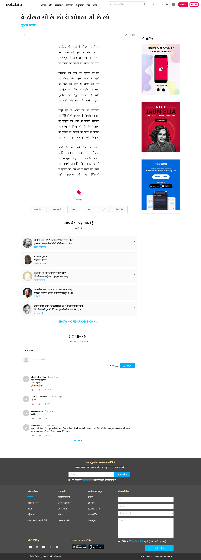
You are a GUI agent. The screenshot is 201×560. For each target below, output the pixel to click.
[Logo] (14, 5)
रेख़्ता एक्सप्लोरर (64, 520)
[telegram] (57, 547)
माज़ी (103, 209)
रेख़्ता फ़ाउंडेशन (64, 497)
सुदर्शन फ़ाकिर (28, 25)
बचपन (74, 209)
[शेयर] (125, 35)
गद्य (88, 5)
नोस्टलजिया (38, 209)
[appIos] (96, 546)
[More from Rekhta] (173, 4)
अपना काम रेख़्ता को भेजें (37, 520)
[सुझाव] (24, 35)
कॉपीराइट (57, 556)
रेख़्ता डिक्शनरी (94, 509)
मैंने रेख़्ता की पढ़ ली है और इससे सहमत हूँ (94, 480)
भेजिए (162, 548)
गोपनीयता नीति (88, 480)
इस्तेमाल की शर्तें (46, 556)
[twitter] (37, 547)
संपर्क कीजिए (63, 509)
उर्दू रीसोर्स (31, 514)
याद (89, 209)
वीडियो (69, 5)
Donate (194, 4)
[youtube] (43, 547)
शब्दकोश (59, 5)
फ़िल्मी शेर (119, 209)
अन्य (95, 5)
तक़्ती (29, 509)
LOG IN (165, 4)
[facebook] (30, 547)
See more (79, 441)
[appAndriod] (79, 546)
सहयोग (30, 497)
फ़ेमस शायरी (57, 209)
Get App (183, 4)
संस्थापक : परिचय (65, 503)
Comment (128, 366)
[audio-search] (144, 4)
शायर (43, 5)
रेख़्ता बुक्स (92, 520)
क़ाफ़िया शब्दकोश (34, 503)
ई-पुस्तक (80, 5)
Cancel (114, 366)
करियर (60, 514)
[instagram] (50, 547)
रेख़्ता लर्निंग (92, 514)
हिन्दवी (90, 497)
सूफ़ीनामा (91, 503)
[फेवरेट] (133, 35)
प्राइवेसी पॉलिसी (33, 556)
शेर (50, 5)
